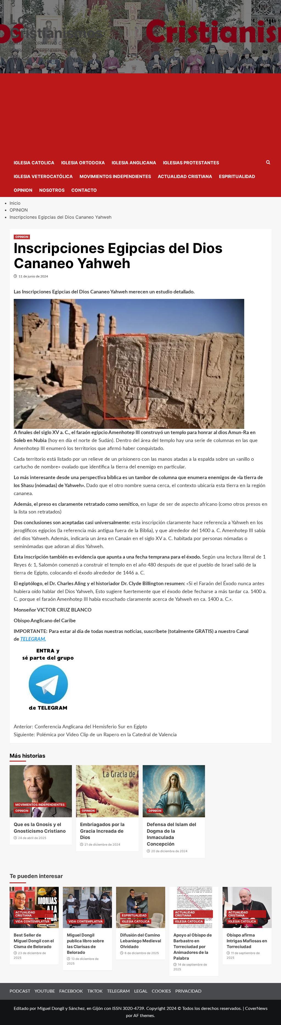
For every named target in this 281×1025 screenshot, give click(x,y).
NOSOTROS (51, 190)
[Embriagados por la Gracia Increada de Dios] (107, 791)
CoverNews (256, 1008)
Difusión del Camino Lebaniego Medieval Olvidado (140, 940)
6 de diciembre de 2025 (142, 953)
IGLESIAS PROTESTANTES (191, 162)
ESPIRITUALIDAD (237, 176)
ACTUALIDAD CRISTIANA (185, 176)
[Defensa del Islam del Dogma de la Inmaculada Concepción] (174, 791)
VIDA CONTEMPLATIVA (32, 921)
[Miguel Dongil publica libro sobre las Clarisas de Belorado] (87, 907)
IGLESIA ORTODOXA (83, 162)
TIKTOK (95, 991)
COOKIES (161, 991)
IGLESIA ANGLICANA (134, 162)
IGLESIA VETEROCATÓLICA (43, 176)
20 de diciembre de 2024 (169, 851)
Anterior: (80, 726)
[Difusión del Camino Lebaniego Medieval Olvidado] (140, 907)
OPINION (23, 190)
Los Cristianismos (56, 26)
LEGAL (140, 991)
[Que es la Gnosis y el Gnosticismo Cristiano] (41, 791)
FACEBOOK (71, 991)
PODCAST (20, 991)
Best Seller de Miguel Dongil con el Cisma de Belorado (34, 940)
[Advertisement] (141, 114)
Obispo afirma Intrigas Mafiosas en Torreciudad (247, 940)
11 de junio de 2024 (33, 276)
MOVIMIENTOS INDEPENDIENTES (115, 176)
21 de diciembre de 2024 (102, 844)
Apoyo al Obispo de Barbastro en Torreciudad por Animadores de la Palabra (192, 946)
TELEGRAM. (33, 639)
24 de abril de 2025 (32, 838)
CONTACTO (84, 190)
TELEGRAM (118, 991)
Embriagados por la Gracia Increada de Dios (102, 831)
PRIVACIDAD (188, 991)
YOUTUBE (45, 991)
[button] (268, 162)
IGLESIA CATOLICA (34, 162)
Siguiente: (95, 734)
